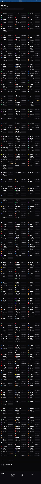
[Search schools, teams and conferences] (38, 1)
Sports (22, 475)
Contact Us (32, 474)
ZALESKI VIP (12, 476)
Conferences (23, 477)
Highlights (12, 475)
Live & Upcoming (13, 474)
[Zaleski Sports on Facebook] (26, 1)
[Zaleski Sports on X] (29, 1)
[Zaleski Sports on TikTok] (30, 1)
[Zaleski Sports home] (2, 1)
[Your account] (39, 1)
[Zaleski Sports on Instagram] (28, 1)
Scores (22, 474)
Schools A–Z (22, 476)
